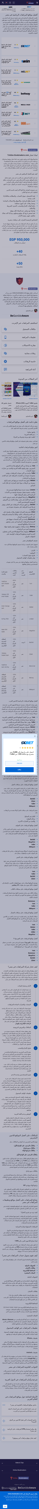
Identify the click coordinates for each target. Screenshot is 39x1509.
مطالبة (19, 769)
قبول (5, 1506)
